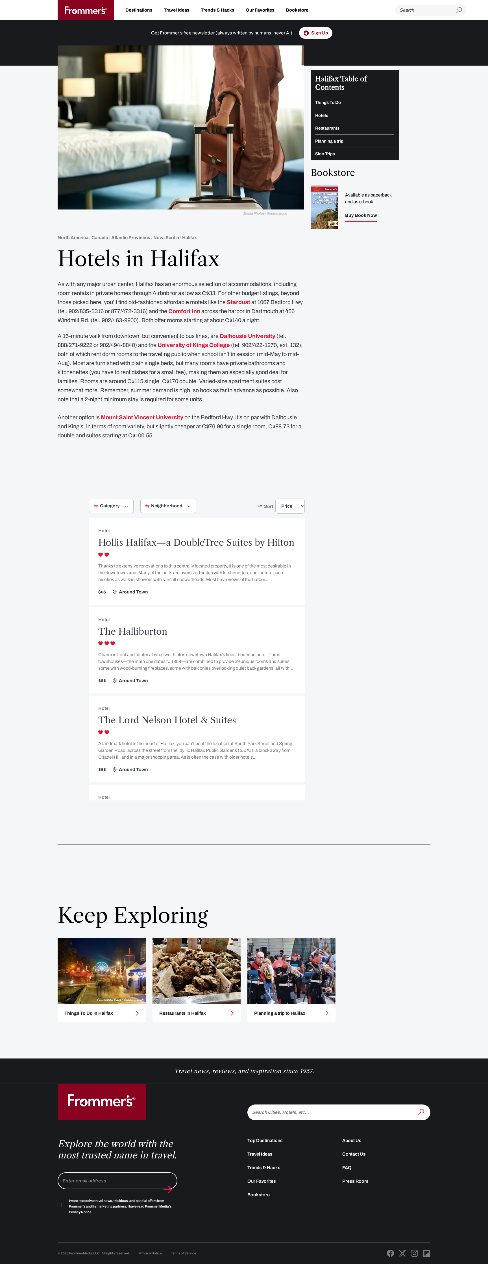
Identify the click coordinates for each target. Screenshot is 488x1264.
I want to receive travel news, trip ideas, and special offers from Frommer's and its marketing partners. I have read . (120, 1206)
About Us (351, 1140)
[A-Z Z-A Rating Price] (279, 508)
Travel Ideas (176, 10)
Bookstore (297, 10)
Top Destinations (265, 1140)
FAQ (347, 1167)
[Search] (422, 1112)
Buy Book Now (361, 215)
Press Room (355, 1181)
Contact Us (354, 1154)
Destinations (138, 10)
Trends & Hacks (217, 10)
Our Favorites (260, 10)
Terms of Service (183, 1253)
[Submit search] (461, 10)
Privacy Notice (150, 1253)
